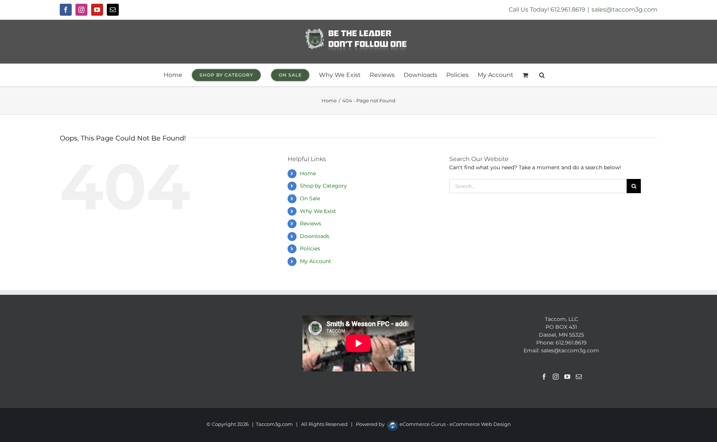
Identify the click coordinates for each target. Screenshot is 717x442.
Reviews (310, 223)
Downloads (314, 236)
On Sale (310, 198)
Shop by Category (323, 185)
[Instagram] (556, 377)
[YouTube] (567, 377)
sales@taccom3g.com (624, 9)
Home (308, 173)
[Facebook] (544, 377)
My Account (315, 261)
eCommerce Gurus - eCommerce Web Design (455, 424)
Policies (310, 248)
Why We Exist (318, 211)
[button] (542, 75)
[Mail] (579, 377)
